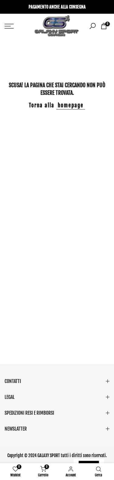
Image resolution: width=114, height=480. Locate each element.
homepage (71, 105)
